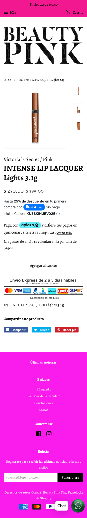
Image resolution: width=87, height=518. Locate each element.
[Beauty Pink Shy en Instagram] (48, 434)
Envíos (43, 409)
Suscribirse (70, 477)
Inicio (7, 80)
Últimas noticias (43, 362)
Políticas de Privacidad (43, 396)
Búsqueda (43, 389)
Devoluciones (43, 403)
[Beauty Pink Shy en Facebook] (38, 434)
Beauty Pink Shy (54, 492)
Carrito (77, 12)
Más (12, 12)
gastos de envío (21, 241)
